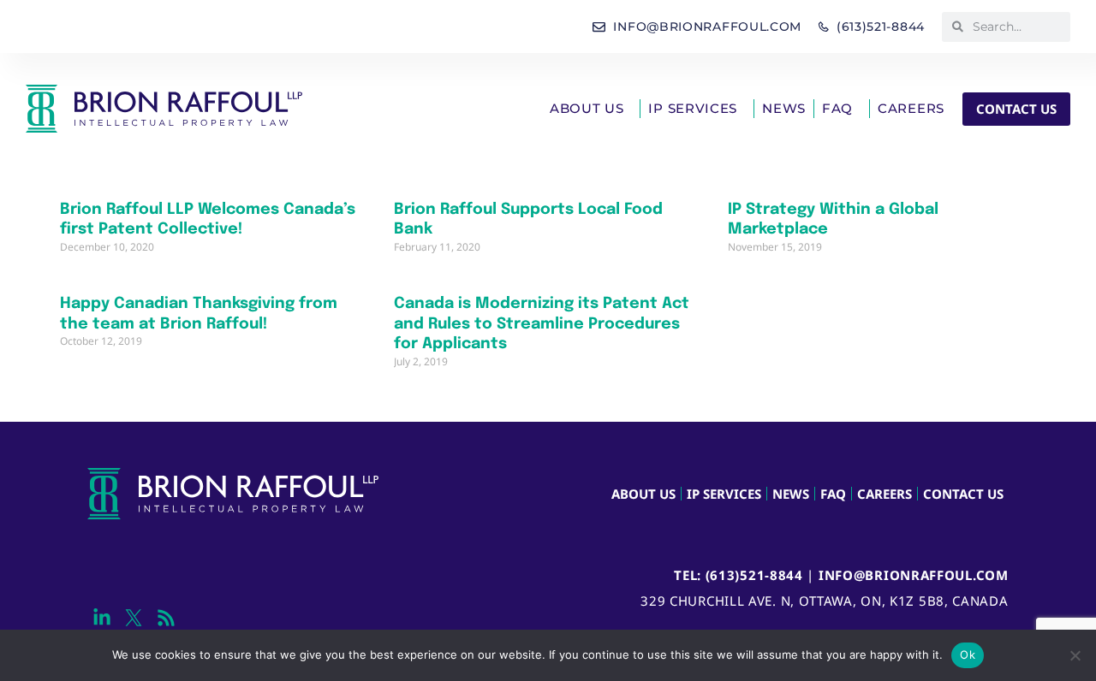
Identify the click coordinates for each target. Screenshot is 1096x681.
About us (587, 108)
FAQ (837, 108)
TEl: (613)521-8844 (738, 574)
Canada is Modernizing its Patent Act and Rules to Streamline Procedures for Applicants (541, 324)
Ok (967, 654)
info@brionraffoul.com (914, 574)
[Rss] (166, 618)
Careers (911, 108)
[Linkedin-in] (101, 618)
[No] (1074, 655)
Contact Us (963, 493)
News (784, 108)
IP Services (692, 108)
